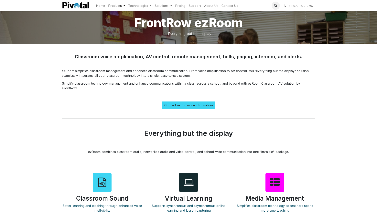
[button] (276, 6)
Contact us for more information (188, 105)
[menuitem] (100, 6)
